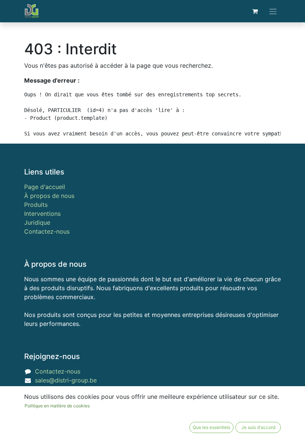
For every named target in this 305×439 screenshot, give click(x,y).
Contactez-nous (47, 231)
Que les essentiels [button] (211, 427)
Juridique (37, 222)
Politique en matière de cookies (57, 405)
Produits (36, 204)
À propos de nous (49, 195)
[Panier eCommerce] (254, 11)
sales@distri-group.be (66, 380)
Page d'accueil (44, 186)
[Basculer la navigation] (273, 11)
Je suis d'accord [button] (258, 427)
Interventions (42, 213)
